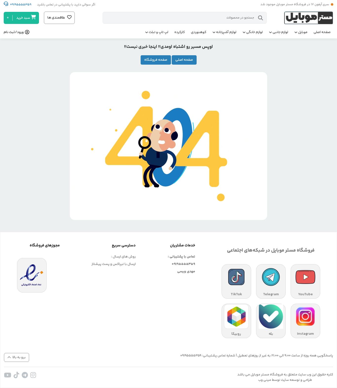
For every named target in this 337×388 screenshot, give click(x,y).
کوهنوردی (198, 32)
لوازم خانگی (254, 32)
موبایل (302, 32)
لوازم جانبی (280, 32)
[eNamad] (32, 275)
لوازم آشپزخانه (226, 32)
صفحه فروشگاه (155, 60)
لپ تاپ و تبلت (158, 32)
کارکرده (179, 32)
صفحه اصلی (322, 32)
